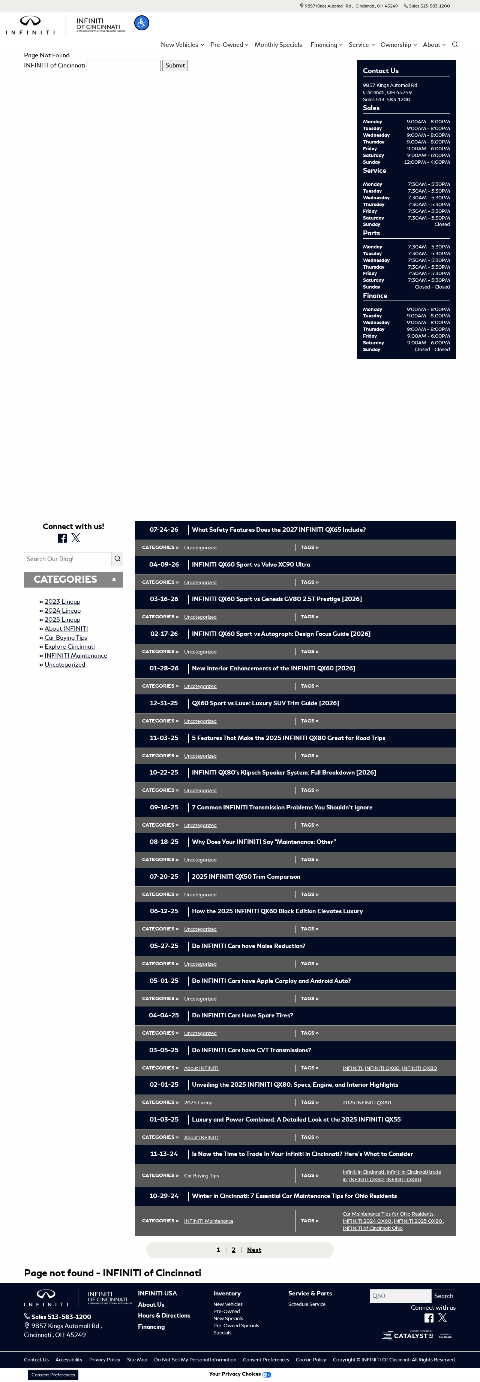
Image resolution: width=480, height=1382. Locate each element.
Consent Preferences (266, 1360)
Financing (151, 1327)
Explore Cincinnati (70, 646)
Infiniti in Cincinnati (364, 1172)
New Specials (228, 1318)
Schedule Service (307, 1304)
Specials (222, 1333)
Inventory (227, 1294)
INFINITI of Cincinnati (54, 65)
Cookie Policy (311, 1360)
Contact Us (37, 1360)
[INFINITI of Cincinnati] (65, 23)
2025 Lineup (62, 619)
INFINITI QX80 (419, 1068)
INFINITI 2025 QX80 (419, 1221)
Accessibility (70, 1360)
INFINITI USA (157, 1294)
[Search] (117, 559)
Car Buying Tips (66, 637)
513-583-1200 (393, 99)
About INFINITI (66, 628)
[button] (141, 22)
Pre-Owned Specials (236, 1325)
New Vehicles (228, 1304)
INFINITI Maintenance (76, 655)
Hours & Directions (164, 1316)
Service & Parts (310, 1294)
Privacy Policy (105, 1360)
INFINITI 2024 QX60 (368, 1221)
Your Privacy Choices (235, 1373)
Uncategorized (65, 664)
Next (254, 1250)
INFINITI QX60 (383, 1068)
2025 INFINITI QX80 (367, 1102)
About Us (151, 1305)
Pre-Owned (226, 1311)
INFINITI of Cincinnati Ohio (373, 1228)
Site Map (137, 1360)
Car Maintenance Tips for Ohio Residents (389, 1214)
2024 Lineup (63, 610)
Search (443, 1296)
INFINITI (353, 1068)
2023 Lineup (62, 601)
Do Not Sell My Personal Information (195, 1360)
